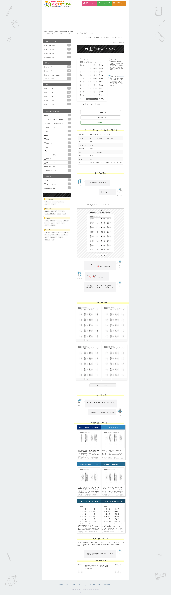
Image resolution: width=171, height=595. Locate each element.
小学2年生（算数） (58, 49)
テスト (60, 232)
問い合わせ (87, 585)
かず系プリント (57, 88)
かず (46, 220)
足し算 (52, 220)
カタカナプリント (58, 71)
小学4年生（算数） (57, 57)
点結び (47, 225)
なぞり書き (64, 234)
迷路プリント (58, 115)
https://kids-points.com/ (87, 592)
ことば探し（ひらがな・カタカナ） (58, 123)
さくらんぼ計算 (55, 234)
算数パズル (57, 143)
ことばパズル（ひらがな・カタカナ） (58, 119)
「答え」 (92, 277)
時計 (58, 223)
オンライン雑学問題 (57, 184)
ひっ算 (47, 232)
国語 (59, 213)
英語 (64, 213)
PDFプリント (92, 266)
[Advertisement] (86, 20)
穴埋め (60, 237)
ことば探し (53, 237)
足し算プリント (58, 92)
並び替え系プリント (57, 79)
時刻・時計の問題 (58, 166)
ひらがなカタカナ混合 (50, 213)
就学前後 (47, 201)
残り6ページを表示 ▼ (103, 385)
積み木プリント (58, 139)
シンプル (108, 162)
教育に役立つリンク (57, 170)
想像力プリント (58, 147)
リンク (113, 584)
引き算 (59, 220)
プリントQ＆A (72, 584)
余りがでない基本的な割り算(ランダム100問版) (120, 37)
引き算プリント (58, 96)
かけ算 (65, 220)
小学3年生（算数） (97, 37)
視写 (46, 237)
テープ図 (47, 239)
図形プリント (58, 135)
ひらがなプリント (58, 67)
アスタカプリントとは (63, 584)
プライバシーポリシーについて (94, 584)
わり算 (47, 223)
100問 (102, 162)
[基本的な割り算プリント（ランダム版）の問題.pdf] (92, 80)
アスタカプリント (89, 37)
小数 (53, 223)
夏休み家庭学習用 (58, 188)
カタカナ (61, 211)
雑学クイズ (58, 131)
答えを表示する (101, 122)
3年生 (92, 162)
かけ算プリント (58, 100)
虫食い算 (47, 234)
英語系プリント (57, 159)
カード (66, 232)
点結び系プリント (58, 127)
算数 (91, 141)
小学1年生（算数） (58, 45)
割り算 (97, 162)
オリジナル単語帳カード (57, 155)
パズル (53, 225)
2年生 (61, 201)
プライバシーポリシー (81, 584)
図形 (63, 223)
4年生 (53, 204)
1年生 (55, 201)
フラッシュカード (58, 151)
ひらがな (53, 211)
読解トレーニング (57, 163)
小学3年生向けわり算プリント (106, 37)
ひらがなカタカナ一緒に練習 (57, 75)
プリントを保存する (100, 117)
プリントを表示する (100, 112)
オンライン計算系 (57, 180)
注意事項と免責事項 (106, 584)
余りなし (114, 162)
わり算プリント (58, 104)
